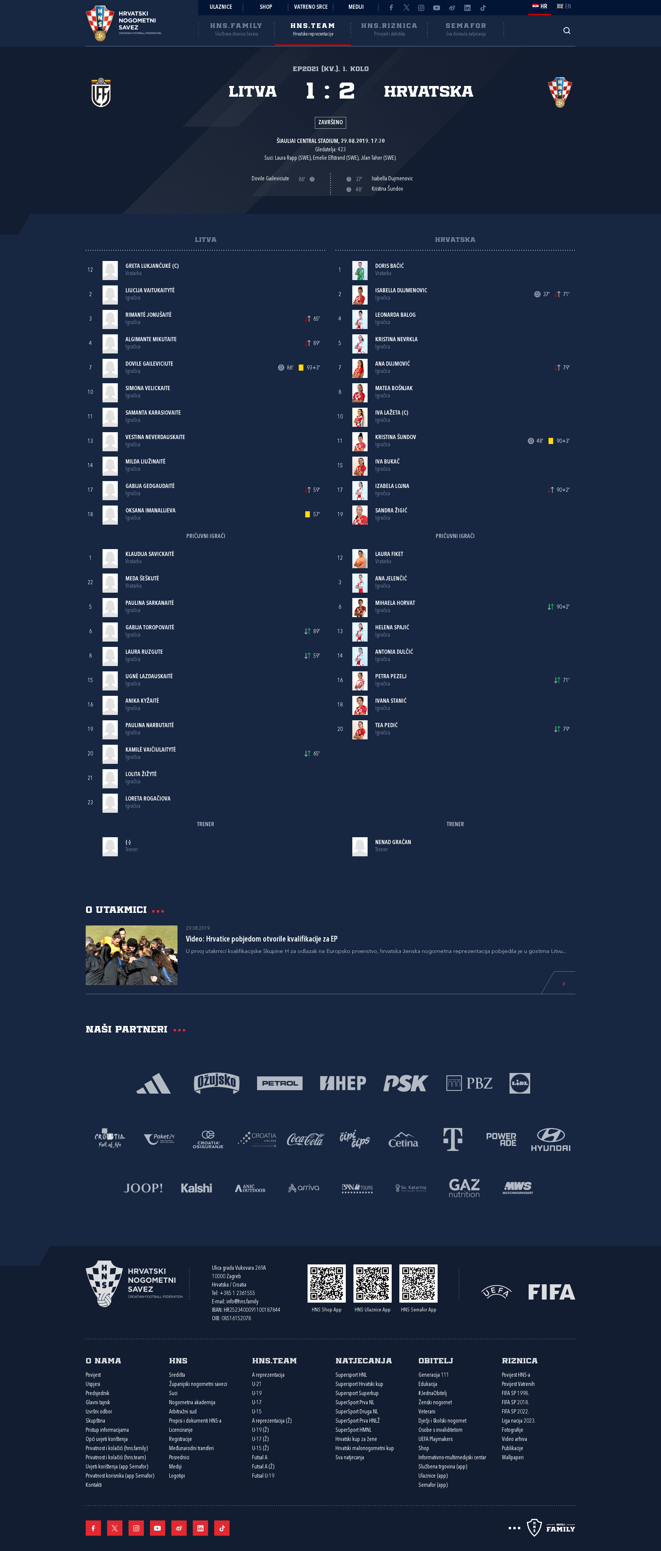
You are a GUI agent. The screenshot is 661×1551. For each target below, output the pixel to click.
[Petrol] (279, 1082)
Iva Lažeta (388, 413)
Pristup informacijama (107, 1430)
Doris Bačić (389, 266)
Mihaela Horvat (395, 603)
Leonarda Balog (395, 315)
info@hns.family (242, 1302)
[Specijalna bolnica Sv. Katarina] (411, 1187)
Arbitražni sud (183, 1412)
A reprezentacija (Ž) (271, 1421)
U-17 (257, 1403)
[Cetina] (403, 1138)
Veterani (426, 1412)
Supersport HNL (351, 1375)
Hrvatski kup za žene (356, 1439)
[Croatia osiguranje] (208, 1138)
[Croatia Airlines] (257, 1138)
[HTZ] (110, 1138)
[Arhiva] (566, 30)
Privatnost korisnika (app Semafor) (120, 1476)
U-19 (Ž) (260, 1430)
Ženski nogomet (435, 1403)
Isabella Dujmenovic (401, 291)
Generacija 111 (433, 1375)
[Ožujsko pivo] (216, 1082)
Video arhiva (514, 1439)
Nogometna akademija (192, 1403)
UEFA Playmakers (435, 1439)
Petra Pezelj (391, 677)
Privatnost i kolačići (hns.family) (117, 1449)
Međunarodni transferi (191, 1449)
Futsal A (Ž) (263, 1467)
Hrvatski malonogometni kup (364, 1449)
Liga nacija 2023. (519, 1421)
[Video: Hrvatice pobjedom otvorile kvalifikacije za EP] (131, 955)
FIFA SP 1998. (515, 1394)
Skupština (95, 1421)
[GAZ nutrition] (464, 1187)
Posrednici (179, 1458)
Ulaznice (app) (433, 1476)
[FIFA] (552, 1291)
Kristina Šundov (395, 438)
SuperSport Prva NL (354, 1403)
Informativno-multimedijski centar (452, 1458)
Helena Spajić (392, 628)
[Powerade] (501, 1138)
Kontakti (94, 1485)
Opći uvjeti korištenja (107, 1439)
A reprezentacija (268, 1375)
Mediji (356, 7)
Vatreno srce (311, 7)
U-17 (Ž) (260, 1439)
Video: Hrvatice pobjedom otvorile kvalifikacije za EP (262, 939)
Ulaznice (221, 7)
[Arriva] (303, 1187)
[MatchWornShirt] (518, 1187)
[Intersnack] (354, 1138)
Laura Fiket (389, 555)
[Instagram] (421, 7)
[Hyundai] (550, 1138)
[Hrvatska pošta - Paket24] (159, 1138)
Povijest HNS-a (516, 1375)
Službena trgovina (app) (442, 1467)
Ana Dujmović (392, 364)
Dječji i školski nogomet (442, 1421)
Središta (177, 1375)
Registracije (180, 1439)
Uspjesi (93, 1384)
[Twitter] (406, 7)
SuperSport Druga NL (356, 1412)
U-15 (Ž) (260, 1449)
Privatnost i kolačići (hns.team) (116, 1458)
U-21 (257, 1384)
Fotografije (512, 1430)
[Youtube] (436, 7)
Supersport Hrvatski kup (359, 1384)
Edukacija (427, 1384)
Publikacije (512, 1449)
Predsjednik (97, 1394)
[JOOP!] (143, 1187)
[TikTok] (482, 7)
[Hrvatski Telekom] (452, 1138)
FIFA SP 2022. (515, 1412)
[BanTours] (357, 1187)
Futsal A (259, 1458)
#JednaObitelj (432, 1394)
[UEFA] (496, 1291)
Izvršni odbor (99, 1412)
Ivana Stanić (391, 701)
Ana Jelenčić (391, 579)
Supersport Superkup (357, 1394)
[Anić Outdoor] (250, 1187)
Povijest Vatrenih (518, 1384)
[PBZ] (469, 1082)
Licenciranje (181, 1430)
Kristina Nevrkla (396, 340)
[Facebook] (391, 7)
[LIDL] (520, 1082)
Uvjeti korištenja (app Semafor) (117, 1467)
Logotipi (177, 1476)
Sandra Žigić (391, 511)
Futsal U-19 (263, 1476)
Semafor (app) (433, 1485)
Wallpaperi (513, 1458)
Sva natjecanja (349, 1458)
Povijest (93, 1375)
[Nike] (153, 1082)
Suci (173, 1394)
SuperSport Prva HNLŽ (357, 1421)
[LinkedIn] (467, 7)
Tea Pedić (386, 726)
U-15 (257, 1412)
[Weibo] (452, 7)
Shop (266, 7)
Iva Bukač (387, 462)
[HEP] (342, 1082)
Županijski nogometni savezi (198, 1384)
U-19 (257, 1394)
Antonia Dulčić (394, 652)
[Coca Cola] (306, 1138)
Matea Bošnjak (394, 389)
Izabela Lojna (392, 486)
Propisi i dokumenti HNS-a (195, 1421)
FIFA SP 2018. (515, 1403)
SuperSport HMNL (353, 1430)
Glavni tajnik (98, 1403)
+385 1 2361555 (237, 1294)
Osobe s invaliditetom (440, 1430)
